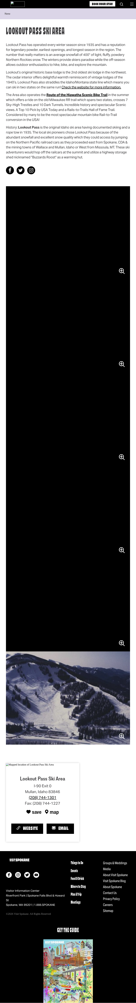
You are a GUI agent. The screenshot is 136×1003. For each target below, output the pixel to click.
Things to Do (77, 863)
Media (107, 869)
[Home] (17, 4)
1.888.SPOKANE (44, 905)
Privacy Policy (111, 899)
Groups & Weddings (115, 863)
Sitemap (108, 911)
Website (30, 828)
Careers (108, 905)
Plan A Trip (76, 895)
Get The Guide (68, 930)
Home (7, 13)
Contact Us (110, 893)
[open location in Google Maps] (30, 764)
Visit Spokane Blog (114, 881)
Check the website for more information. (91, 87)
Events (74, 871)
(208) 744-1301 (42, 797)
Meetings (76, 903)
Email (63, 828)
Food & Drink (77, 879)
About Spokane (112, 887)
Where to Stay (78, 887)
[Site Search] (121, 4)
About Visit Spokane (115, 875)
